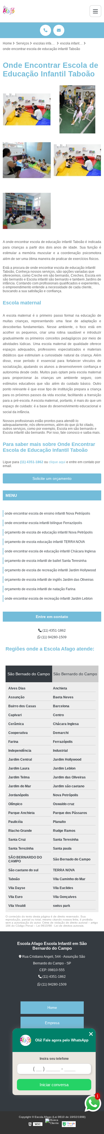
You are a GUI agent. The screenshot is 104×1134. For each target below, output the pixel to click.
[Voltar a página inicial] (9, 11)
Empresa (52, 1023)
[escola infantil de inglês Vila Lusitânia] (27, 109)
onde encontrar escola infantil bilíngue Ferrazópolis (43, 523)
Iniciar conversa (54, 1084)
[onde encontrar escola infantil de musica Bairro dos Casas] (27, 160)
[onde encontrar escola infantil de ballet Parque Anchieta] (78, 109)
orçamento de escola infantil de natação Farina (40, 589)
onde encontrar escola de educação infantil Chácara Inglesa (50, 551)
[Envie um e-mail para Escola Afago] (58, 30)
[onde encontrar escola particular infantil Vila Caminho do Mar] (27, 211)
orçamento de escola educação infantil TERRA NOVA (45, 542)
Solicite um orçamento (52, 478)
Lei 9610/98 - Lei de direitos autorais (59, 925)
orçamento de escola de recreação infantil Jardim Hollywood (50, 570)
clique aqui (57, 462)
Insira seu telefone (54, 1059)
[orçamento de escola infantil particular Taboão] (78, 160)
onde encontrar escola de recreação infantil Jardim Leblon (49, 599)
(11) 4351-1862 (32, 462)
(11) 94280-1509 (53, 637)
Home (52, 1008)
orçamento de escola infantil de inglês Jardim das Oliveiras (49, 580)
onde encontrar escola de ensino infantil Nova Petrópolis (47, 513)
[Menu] (95, 11)
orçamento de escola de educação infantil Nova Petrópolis (49, 532)
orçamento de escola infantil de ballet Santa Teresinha (46, 561)
